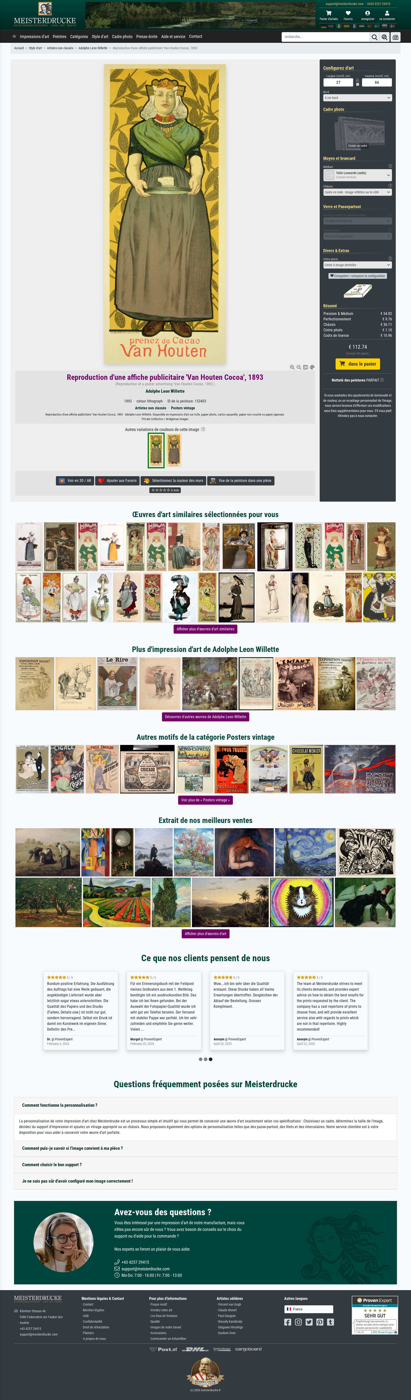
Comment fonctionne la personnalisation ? (60, 1105)
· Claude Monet (227, 1310)
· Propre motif (158, 1304)
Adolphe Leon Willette (93, 48)
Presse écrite (146, 36)
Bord (326, 92)
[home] (14, 36)
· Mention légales (93, 1310)
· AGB (85, 1316)
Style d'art (100, 36)
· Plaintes (88, 1333)
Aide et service (173, 36)
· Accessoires (157, 1333)
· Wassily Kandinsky (229, 1322)
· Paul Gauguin (226, 1316)
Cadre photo (122, 36)
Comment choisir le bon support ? (52, 1164)
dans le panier (360, 364)
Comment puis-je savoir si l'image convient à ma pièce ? (72, 1148)
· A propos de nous (94, 1339)
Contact (195, 36)
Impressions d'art (34, 36)
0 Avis (174, 490)
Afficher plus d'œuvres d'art (205, 933)
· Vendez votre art (160, 1310)
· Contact (87, 1304)
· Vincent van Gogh (229, 1304)
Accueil (19, 48)
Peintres (59, 36)
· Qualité (154, 1322)
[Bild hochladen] (396, 37)
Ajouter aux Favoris (120, 480)
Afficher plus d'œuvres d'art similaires (205, 629)
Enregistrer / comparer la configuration (359, 276)
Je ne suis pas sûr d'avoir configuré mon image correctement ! (77, 1181)
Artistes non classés (60, 48)
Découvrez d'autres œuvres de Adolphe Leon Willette (205, 717)
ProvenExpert (64, 1039)
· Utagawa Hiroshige (230, 1327)
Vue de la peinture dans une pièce (243, 480)
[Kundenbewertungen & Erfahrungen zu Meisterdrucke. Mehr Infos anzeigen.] (375, 1315)
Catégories (79, 36)
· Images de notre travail (165, 1327)
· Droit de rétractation (95, 1327)
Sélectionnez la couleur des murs (176, 480)
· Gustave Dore (226, 1333)
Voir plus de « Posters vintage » (205, 800)
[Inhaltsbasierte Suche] (385, 37)
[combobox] (357, 97)
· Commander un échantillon (167, 1339)
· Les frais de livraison (163, 1316)
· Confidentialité (92, 1322)
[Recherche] (375, 37)
